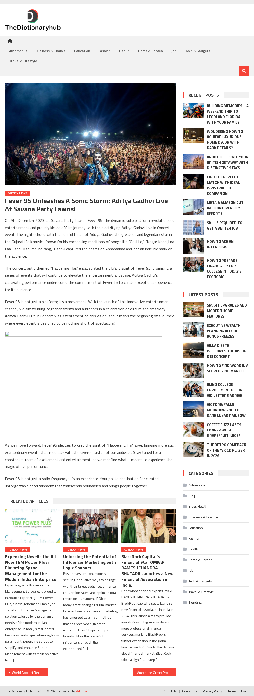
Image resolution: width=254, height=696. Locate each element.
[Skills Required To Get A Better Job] (193, 227)
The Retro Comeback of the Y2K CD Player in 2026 (226, 450)
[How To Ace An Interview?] (193, 246)
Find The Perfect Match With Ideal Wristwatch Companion (223, 185)
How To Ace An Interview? (220, 244)
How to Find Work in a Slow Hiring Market (227, 368)
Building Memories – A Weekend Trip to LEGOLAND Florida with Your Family (228, 114)
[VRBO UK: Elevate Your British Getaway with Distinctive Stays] (193, 161)
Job (174, 50)
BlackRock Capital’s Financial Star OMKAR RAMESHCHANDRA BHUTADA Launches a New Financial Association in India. (147, 570)
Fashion (104, 50)
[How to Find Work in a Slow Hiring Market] (193, 370)
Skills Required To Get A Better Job (224, 225)
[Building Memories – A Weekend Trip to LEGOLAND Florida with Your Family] (193, 110)
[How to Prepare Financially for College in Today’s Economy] (193, 264)
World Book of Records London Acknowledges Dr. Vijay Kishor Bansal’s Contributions (30, 672)
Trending (195, 602)
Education (82, 50)
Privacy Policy (212, 691)
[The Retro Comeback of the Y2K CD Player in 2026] (193, 449)
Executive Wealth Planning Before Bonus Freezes (224, 331)
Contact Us (189, 691)
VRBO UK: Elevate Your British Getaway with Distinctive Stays (227, 162)
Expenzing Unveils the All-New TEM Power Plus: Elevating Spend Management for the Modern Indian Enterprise (31, 568)
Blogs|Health (198, 506)
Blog (192, 495)
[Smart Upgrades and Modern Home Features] (193, 309)
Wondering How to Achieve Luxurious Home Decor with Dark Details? (225, 140)
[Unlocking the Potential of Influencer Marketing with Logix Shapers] (90, 526)
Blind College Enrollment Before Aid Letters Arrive (225, 390)
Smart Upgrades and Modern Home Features (227, 310)
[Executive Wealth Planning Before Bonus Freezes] (193, 329)
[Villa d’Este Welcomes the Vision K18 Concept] (193, 350)
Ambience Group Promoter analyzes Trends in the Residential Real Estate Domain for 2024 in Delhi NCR (156, 672)
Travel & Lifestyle (23, 60)
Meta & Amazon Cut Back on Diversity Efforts (225, 208)
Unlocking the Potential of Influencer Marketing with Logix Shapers (89, 562)
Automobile (18, 50)
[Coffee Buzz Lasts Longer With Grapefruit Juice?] (193, 429)
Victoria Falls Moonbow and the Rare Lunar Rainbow (226, 410)
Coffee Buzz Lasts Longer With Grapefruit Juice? (224, 430)
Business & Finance (51, 50)
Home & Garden (150, 50)
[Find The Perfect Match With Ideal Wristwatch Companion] (193, 181)
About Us (170, 691)
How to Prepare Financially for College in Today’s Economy (224, 269)
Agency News (17, 193)
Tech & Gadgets (197, 50)
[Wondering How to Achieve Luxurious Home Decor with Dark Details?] (193, 135)
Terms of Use (237, 691)
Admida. (82, 691)
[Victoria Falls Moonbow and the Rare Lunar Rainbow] (193, 409)
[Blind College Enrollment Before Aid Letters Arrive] (193, 389)
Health (124, 50)
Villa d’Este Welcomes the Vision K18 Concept (226, 351)
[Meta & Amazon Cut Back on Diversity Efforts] (193, 207)
